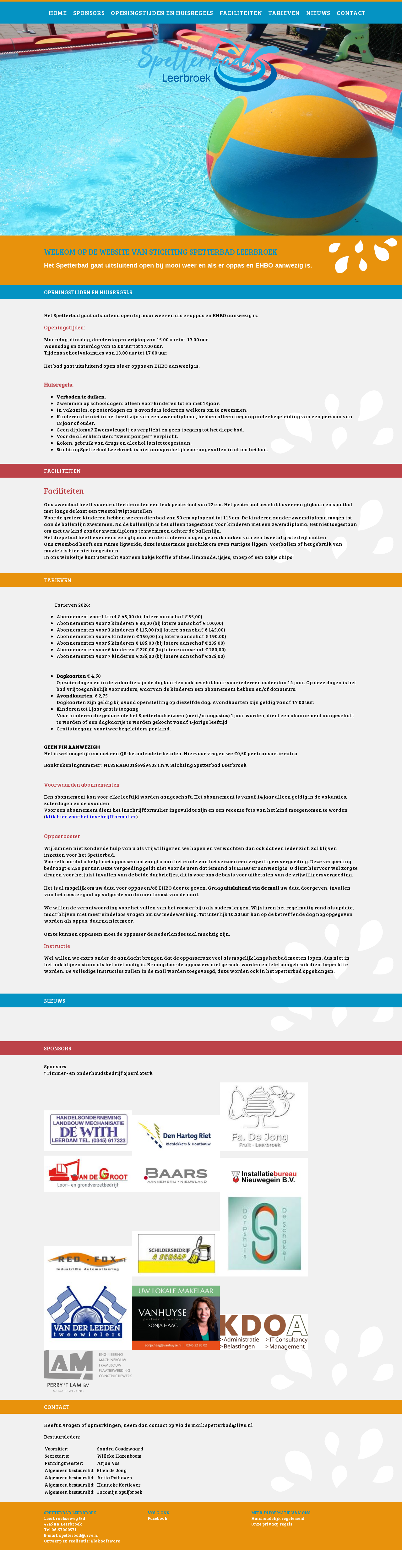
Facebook (157, 1518)
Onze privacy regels (271, 1524)
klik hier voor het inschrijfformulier (91, 816)
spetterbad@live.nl (79, 1535)
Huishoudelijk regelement (277, 1518)
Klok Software (105, 1541)
